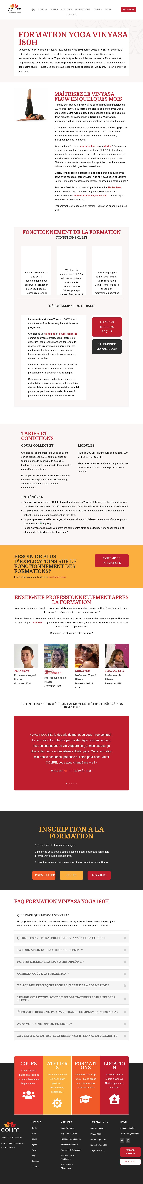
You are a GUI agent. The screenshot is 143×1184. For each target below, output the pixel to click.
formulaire (45, 875)
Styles (34, 1144)
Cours (71, 875)
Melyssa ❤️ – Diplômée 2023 (71, 771)
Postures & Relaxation (71, 1150)
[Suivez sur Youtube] (122, 1140)
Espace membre (130, 1152)
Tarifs (34, 1150)
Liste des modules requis (107, 327)
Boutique (35, 1161)
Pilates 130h (96, 1134)
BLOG (108, 10)
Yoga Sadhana (67, 1128)
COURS (54, 10)
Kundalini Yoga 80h (99, 1145)
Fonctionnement (97, 1128)
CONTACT (71, 15)
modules (99, 875)
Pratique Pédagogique (71, 1139)
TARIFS (97, 10)
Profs (34, 1133)
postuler (130, 1161)
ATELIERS (66, 10)
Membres (128, 9)
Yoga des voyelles (69, 1133)
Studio (34, 1128)
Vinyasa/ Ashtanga (69, 1144)
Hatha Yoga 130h (98, 1139)
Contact (35, 1166)
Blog (33, 1155)
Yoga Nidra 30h (97, 1150)
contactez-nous (57, 577)
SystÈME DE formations (112, 560)
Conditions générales (129, 1133)
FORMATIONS (82, 10)
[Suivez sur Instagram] (128, 1140)
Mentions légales (127, 1128)
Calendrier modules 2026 (106, 346)
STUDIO (42, 10)
